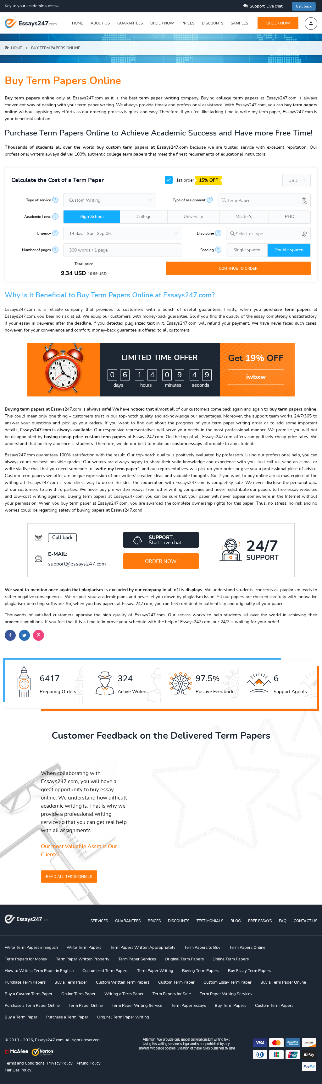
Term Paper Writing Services (226, 994)
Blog (235, 921)
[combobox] (264, 200)
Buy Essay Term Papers (249, 971)
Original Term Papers (184, 959)
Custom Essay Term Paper (227, 982)
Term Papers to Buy (202, 948)
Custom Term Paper (176, 982)
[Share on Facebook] (10, 635)
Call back (304, 6)
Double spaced (289, 250)
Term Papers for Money (26, 959)
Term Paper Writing (155, 971)
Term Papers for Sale (172, 994)
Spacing (207, 250)
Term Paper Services (137, 959)
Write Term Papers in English (31, 948)
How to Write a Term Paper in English (39, 971)
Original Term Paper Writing (123, 1017)
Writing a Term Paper (124, 994)
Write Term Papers (84, 948)
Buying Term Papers (200, 971)
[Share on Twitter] (24, 635)
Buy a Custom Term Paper (29, 994)
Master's (244, 217)
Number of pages (36, 250)
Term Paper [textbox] (238, 201)
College (143, 217)
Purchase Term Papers (25, 982)
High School (92, 217)
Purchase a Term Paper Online (32, 1006)
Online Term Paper (78, 994)
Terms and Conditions (24, 1063)
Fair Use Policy (18, 1070)
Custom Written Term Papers (122, 982)
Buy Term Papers (230, 1006)
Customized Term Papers (105, 971)
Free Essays (260, 921)
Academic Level (37, 217)
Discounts (212, 23)
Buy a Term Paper (70, 982)
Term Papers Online (247, 948)
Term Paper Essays (188, 1006)
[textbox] (273, 234)
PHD (289, 217)
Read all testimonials (69, 877)
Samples (239, 23)
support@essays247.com (77, 563)
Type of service (38, 200)
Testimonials (210, 921)
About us (100, 23)
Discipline (205, 233)
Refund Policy (88, 1063)
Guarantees (130, 23)
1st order (196, 180)
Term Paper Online (86, 1006)
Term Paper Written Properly (82, 959)
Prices (187, 23)
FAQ (282, 921)
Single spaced (246, 250)
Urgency (44, 233)
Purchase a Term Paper (67, 1017)
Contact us (305, 921)
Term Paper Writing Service (137, 1006)
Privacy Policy (60, 1063)
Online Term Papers (231, 959)
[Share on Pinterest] (38, 635)
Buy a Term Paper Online (283, 982)
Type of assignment (189, 200)
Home (77, 23)
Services (99, 921)
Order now (162, 23)
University (193, 217)
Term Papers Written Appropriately (142, 948)
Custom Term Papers (274, 1006)
